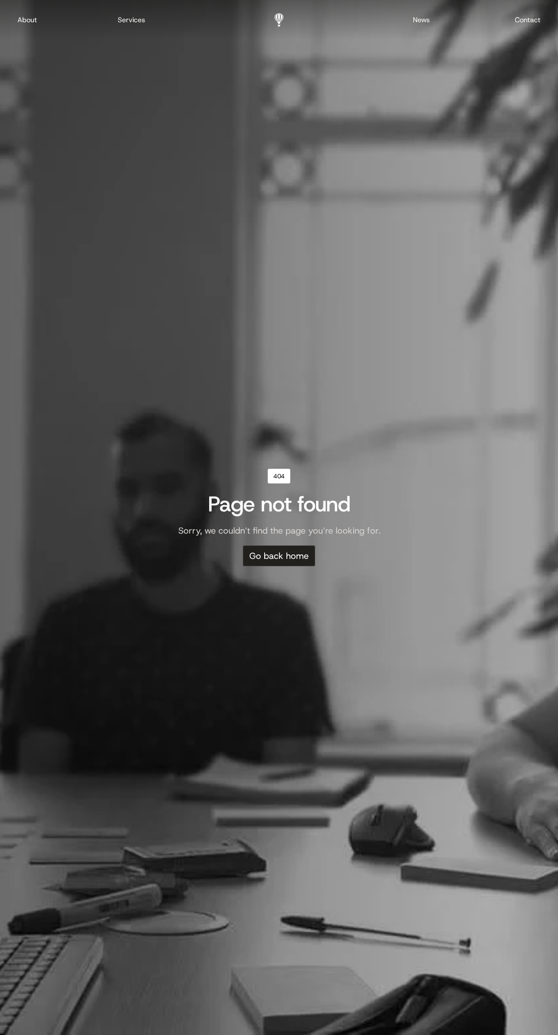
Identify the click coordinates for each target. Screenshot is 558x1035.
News (421, 19)
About (27, 19)
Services (131, 19)
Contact (528, 19)
